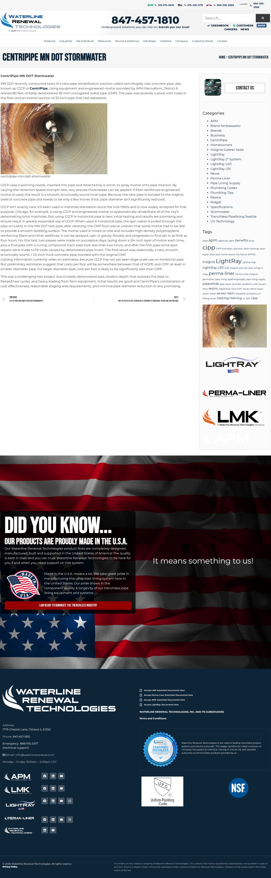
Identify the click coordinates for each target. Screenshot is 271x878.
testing (223, 298)
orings (257, 268)
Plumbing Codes (223, 188)
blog (251, 240)
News (214, 173)
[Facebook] (44, 776)
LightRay (217, 154)
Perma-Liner (220, 178)
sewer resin (226, 293)
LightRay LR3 (221, 164)
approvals (223, 240)
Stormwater (220, 212)
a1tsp (205, 240)
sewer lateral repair (253, 289)
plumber (236, 284)
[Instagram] (69, 801)
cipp (209, 247)
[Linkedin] (53, 776)
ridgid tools (225, 289)
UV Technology (222, 221)
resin (205, 289)
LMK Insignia (231, 268)
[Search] (263, 18)
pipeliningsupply (236, 279)
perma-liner (221, 273)
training (236, 298)
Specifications (221, 207)
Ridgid (215, 202)
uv (244, 298)
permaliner (208, 279)
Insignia (209, 262)
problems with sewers (254, 284)
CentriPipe (39, 88)
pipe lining (221, 279)
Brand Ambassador (225, 126)
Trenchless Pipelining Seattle (233, 216)
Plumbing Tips (222, 193)
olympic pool (246, 268)
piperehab (211, 284)
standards (240, 293)
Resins (215, 197)
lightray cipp (249, 262)
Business (217, 135)
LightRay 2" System (225, 159)
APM (214, 121)
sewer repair (209, 293)
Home (222, 57)
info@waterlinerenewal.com (34, 755)
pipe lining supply (255, 279)
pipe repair (225, 284)
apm (213, 240)
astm (231, 240)
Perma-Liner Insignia (246, 274)
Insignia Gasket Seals (227, 150)
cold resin (238, 248)
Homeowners (221, 145)
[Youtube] (61, 776)
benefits (241, 240)
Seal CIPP (237, 289)
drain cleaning (251, 248)
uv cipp (252, 298)
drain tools (215, 254)
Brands (216, 130)
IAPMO (252, 254)
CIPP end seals (224, 248)
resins (213, 288)
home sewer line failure (234, 254)
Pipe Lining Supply (225, 183)
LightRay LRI (220, 169)
